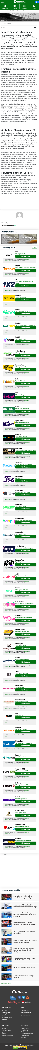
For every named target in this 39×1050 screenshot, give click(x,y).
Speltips (4, 1032)
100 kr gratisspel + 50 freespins (23, 743)
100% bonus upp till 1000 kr (22, 311)
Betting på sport (6, 1030)
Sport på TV (5, 1028)
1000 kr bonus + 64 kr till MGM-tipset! (25, 450)
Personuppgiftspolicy (27, 1033)
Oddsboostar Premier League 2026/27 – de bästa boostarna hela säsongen (25, 914)
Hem (3, 11)
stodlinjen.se (26, 259)
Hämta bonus (25, 256)
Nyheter (4, 1033)
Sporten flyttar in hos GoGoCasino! (24, 604)
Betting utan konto (7, 1017)
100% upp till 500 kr (20, 339)
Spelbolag (4, 1010)
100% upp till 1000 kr (21, 436)
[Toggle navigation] (2, 2)
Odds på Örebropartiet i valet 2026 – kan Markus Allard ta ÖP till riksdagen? (25, 950)
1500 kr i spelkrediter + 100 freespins (25, 325)
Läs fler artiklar (6, 983)
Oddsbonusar (25, 1010)
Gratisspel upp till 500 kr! (22, 659)
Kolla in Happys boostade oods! (23, 520)
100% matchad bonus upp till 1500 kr (25, 267)
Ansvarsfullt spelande (28, 1045)
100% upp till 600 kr (20, 645)
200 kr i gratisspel (20, 395)
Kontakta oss (24, 1030)
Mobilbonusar (25, 1014)
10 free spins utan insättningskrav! (24, 548)
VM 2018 (8, 20)
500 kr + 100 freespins (21, 729)
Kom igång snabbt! (20, 757)
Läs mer (34, 247)
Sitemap (23, 1037)
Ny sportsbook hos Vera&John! (23, 617)
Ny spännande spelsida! (21, 576)
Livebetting (5, 1019)
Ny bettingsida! (19, 478)
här (24, 260)
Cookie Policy (25, 1035)
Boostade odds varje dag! (22, 631)
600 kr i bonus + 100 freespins (23, 464)
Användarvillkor (25, 1032)
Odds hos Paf (19, 715)
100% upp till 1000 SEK (21, 590)
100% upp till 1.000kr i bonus (23, 367)
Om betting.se (25, 1028)
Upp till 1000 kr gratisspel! (22, 408)
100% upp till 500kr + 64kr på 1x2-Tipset (24, 282)
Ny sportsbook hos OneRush (23, 840)
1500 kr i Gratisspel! (20, 297)
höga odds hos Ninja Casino (22, 492)
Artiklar (7, 11)
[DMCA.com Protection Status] (20, 1047)
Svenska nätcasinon (7, 1035)
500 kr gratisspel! (20, 254)
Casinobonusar (25, 1016)
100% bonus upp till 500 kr (22, 771)
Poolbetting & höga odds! (22, 826)
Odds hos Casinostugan (21, 701)
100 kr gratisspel (19, 687)
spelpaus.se (7, 260)
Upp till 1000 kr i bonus (21, 381)
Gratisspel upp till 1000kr (22, 422)
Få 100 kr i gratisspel (20, 798)
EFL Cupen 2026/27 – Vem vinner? (24, 968)
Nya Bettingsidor (6, 1012)
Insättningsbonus (26, 1012)
